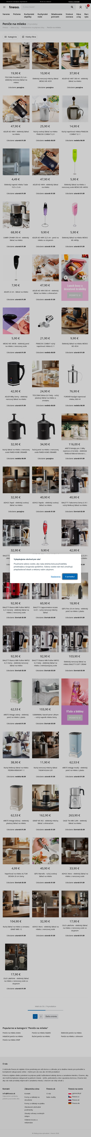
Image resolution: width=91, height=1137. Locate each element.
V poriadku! (70, 576)
